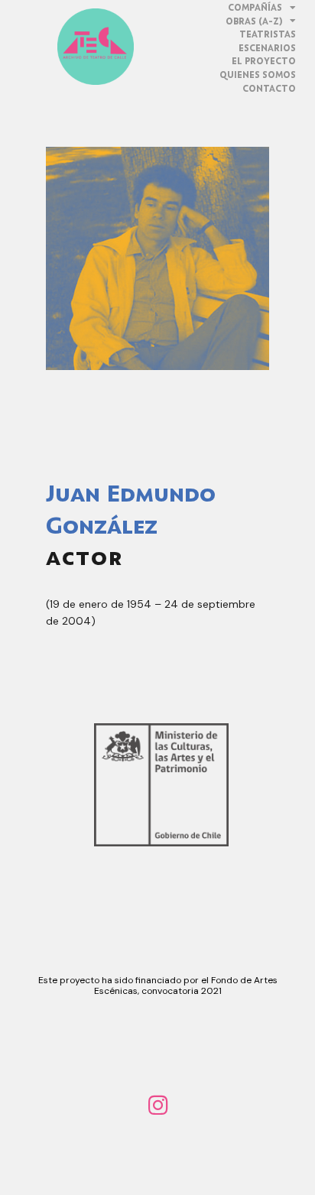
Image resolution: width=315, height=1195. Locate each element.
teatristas (267, 34)
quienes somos (257, 74)
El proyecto (264, 61)
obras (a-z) (254, 21)
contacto (269, 88)
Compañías (255, 7)
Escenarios (267, 48)
